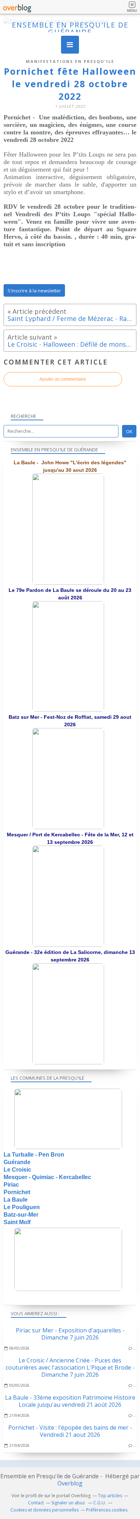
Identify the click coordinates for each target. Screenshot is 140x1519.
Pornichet (17, 1192)
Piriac (11, 1185)
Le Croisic (17, 1170)
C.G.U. (99, 1503)
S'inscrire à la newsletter (34, 290)
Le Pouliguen (22, 1207)
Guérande (17, 1162)
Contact (36, 1503)
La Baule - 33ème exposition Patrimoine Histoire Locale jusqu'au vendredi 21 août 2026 (70, 1401)
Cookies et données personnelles (44, 1510)
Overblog (70, 1483)
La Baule (16, 1200)
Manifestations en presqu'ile (70, 61)
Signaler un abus (68, 1503)
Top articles (110, 1496)
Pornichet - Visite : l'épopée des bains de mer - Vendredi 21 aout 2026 (70, 1431)
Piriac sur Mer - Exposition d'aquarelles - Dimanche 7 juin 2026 (70, 1333)
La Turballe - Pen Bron (34, 1155)
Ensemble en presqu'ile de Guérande (70, 28)
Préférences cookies (106, 1510)
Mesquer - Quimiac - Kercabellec (47, 1177)
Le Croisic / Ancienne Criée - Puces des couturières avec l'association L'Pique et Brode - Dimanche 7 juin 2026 (70, 1367)
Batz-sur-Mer (21, 1215)
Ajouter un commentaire (62, 379)
